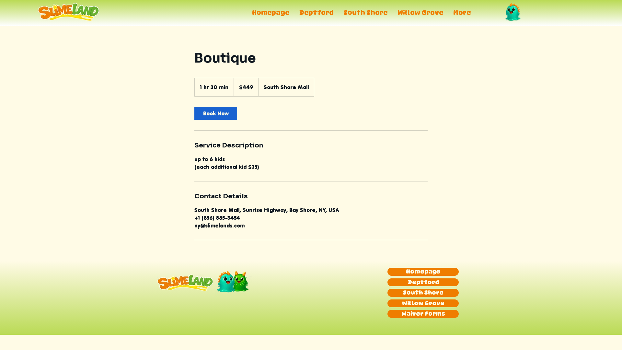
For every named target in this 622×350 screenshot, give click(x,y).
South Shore (423, 292)
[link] (215, 113)
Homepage (423, 271)
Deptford (423, 282)
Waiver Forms (423, 313)
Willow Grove (423, 303)
